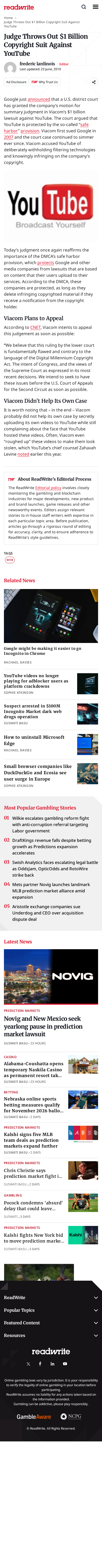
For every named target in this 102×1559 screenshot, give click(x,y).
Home (8, 18)
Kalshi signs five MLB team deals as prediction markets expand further (31, 1140)
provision (30, 131)
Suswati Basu (16, 1043)
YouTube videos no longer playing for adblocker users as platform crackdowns (36, 681)
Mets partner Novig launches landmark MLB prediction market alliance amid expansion (51, 891)
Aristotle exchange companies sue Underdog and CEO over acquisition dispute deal (47, 913)
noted (23, 454)
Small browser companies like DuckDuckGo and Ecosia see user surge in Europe (38, 773)
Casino (10, 1057)
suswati (11, 1216)
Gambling (13, 1195)
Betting (11, 1092)
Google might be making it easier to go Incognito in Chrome (42, 651)
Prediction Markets (22, 1010)
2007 (8, 137)
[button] (83, 6)
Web (10, 560)
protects (45, 262)
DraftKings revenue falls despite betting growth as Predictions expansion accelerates (51, 846)
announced (39, 99)
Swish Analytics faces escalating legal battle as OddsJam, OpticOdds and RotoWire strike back (55, 868)
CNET (35, 327)
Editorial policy (48, 487)
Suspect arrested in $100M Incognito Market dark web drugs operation (33, 711)
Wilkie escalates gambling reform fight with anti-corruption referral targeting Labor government (50, 824)
